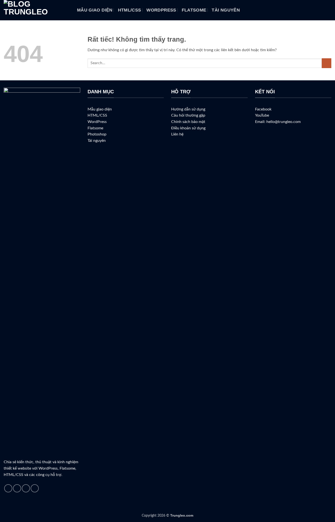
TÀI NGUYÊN (226, 10)
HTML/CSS (129, 10)
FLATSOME (194, 10)
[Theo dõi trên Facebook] (8, 488)
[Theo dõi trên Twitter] (26, 488)
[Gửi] (326, 63)
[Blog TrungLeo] (37, 10)
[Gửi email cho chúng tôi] (35, 488)
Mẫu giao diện (95, 10)
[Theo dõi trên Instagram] (17, 488)
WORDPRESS (161, 10)
